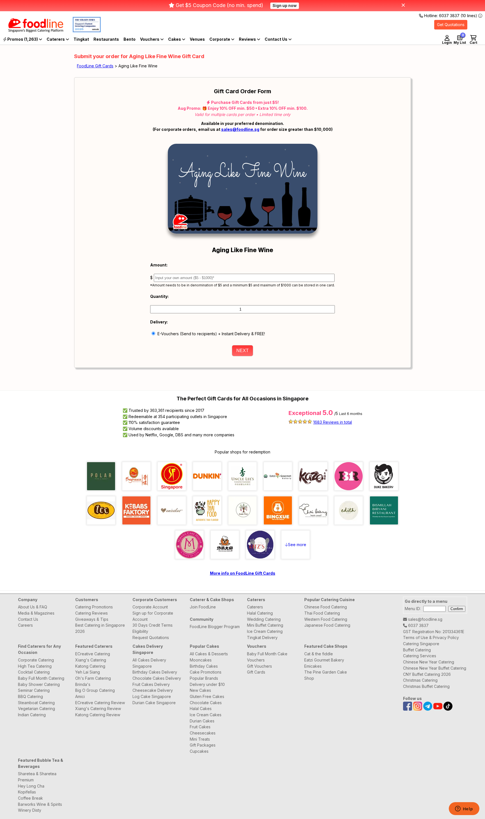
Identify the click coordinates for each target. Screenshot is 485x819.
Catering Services (419, 655)
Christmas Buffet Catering (426, 686)
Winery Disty (29, 810)
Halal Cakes (201, 708)
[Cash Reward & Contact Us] (278, 39)
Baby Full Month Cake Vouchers (267, 656)
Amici (80, 696)
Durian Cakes (202, 720)
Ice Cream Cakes (205, 714)
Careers (25, 625)
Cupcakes (199, 751)
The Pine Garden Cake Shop (325, 675)
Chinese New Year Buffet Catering (434, 668)
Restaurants (106, 39)
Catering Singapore (421, 643)
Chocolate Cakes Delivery (156, 678)
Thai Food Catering (322, 613)
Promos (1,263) (22, 39)
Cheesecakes (203, 733)
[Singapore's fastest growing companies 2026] (82, 30)
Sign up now (285, 5)
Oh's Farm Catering (93, 678)
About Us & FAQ (32, 606)
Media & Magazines (36, 613)
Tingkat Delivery (262, 637)
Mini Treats (200, 739)
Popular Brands (204, 678)
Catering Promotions (94, 606)
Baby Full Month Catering (41, 678)
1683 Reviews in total (332, 422)
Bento (129, 39)
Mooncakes (201, 660)
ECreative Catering (92, 653)
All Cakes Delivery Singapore (149, 663)
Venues (197, 39)
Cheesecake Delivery (152, 690)
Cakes (175, 39)
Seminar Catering (34, 690)
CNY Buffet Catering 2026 (427, 674)
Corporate (220, 39)
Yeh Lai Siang (87, 672)
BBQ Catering (30, 696)
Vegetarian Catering (36, 708)
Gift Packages (203, 745)
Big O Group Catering (95, 690)
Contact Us (28, 619)
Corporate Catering (36, 660)
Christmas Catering (420, 680)
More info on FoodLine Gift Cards (242, 573)
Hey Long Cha (31, 786)
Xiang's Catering (90, 660)
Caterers (56, 39)
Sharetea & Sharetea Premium (37, 776)
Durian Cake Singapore (154, 702)
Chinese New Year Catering (428, 662)
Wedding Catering (264, 619)
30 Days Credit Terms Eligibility (152, 628)
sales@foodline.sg (240, 129)
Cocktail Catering (34, 672)
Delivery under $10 (207, 684)
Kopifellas (27, 792)
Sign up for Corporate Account (152, 616)
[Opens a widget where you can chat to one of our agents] (464, 809)
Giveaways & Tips (91, 619)
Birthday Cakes (204, 666)
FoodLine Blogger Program (215, 626)
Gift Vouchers (259, 666)
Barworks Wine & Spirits (40, 804)
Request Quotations (150, 637)
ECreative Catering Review (100, 702)
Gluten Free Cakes (207, 696)
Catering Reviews (91, 613)
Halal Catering (260, 613)
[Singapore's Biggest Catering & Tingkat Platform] (31, 30)
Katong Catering (90, 666)
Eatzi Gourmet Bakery (324, 660)
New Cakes (200, 690)
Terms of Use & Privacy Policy (431, 637)
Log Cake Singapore (151, 696)
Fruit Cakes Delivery (151, 684)
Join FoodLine (203, 606)
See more (297, 544)
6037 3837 (418, 625)
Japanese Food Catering (327, 625)
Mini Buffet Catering (265, 625)
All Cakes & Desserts (209, 653)
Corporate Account (150, 606)
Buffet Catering (417, 649)
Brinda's (82, 684)
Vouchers (150, 39)
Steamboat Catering (36, 702)
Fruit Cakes (200, 726)
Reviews (248, 39)
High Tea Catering (35, 666)
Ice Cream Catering (265, 631)
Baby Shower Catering (39, 684)
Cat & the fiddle (318, 653)
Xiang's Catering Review (98, 708)
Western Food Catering (325, 619)
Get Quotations (451, 24)
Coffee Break (30, 798)
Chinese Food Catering (325, 606)
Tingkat (81, 39)
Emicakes (313, 666)
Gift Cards (256, 672)
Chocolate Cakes (206, 702)
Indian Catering (32, 714)
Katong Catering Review (97, 714)
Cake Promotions (205, 672)
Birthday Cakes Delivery (154, 672)
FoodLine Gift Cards (95, 65)
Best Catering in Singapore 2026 (100, 628)
